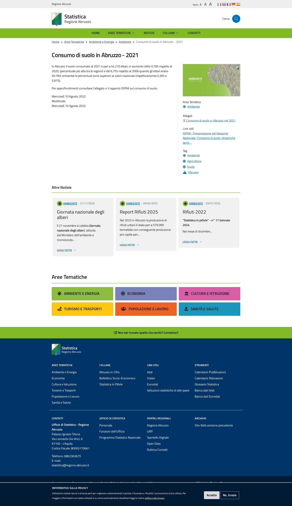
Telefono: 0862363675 (66, 456)
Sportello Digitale (158, 437)
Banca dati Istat (204, 390)
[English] (224, 4)
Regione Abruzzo (158, 425)
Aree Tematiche (74, 42)
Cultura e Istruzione (210, 293)
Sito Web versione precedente (214, 425)
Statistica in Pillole (111, 384)
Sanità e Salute (204, 309)
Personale (105, 425)
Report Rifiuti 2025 (139, 211)
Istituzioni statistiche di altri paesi (168, 390)
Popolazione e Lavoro (148, 309)
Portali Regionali (159, 418)
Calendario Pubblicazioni (210, 372)
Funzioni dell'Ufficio (112, 431)
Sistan (151, 378)
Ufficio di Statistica (112, 418)
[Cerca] (236, 19)
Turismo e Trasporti (83, 309)
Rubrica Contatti (157, 449)
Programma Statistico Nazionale (120, 437)
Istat (150, 372)
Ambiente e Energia (101, 42)
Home (55, 42)
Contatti (57, 418)
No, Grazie (229, 495)
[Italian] (219, 4)
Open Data (154, 443)
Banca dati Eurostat (207, 396)
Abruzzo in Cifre (109, 372)
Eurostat (152, 384)
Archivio (200, 418)
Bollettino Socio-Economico (117, 378)
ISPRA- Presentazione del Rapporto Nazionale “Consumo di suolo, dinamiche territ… (209, 138)
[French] (229, 4)
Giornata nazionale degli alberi (80, 214)
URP (150, 431)
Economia (136, 293)
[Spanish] (238, 4)
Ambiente (125, 42)
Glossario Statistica (207, 384)
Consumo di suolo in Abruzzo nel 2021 (211, 120)
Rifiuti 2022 (194, 211)
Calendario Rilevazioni (209, 378)
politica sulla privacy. (155, 498)
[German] (234, 4)
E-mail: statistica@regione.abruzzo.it (70, 462)
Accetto (212, 495)
